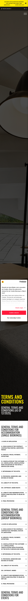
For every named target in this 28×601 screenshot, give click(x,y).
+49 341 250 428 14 (7, 8)
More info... (7, 5)
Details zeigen (19, 307)
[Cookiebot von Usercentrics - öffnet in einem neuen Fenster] (19, 282)
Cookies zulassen (14, 312)
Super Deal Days (19, 5)
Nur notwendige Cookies (14, 317)
